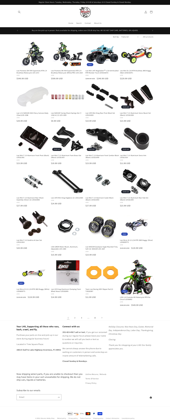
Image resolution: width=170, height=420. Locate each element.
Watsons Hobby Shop (48, 418)
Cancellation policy (128, 418)
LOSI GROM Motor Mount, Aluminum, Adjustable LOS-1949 (64, 248)
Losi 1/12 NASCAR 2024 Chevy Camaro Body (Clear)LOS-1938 (32, 114)
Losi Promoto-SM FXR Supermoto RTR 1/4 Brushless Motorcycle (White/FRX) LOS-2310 (67, 72)
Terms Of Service (92, 378)
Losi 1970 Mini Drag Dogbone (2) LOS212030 (67, 198)
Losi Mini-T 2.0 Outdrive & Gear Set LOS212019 (29, 241)
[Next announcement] (152, 30)
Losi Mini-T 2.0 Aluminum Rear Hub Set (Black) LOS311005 (134, 199)
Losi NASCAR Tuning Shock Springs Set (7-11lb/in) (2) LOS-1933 (66, 114)
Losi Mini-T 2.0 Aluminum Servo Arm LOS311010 (133, 156)
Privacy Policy (90, 383)
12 (95, 317)
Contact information (112, 418)
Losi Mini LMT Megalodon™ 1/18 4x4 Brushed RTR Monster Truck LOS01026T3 (102, 72)
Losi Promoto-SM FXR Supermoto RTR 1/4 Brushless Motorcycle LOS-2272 (32, 72)
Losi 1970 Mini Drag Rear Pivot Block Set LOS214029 (100, 114)
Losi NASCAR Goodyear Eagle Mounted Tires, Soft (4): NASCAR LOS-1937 (101, 248)
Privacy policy (73, 418)
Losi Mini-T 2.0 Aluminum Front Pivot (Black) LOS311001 (33, 156)
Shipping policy (98, 418)
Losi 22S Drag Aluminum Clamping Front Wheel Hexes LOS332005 (66, 290)
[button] (19, 12)
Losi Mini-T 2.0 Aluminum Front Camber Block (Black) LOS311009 (102, 156)
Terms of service (85, 418)
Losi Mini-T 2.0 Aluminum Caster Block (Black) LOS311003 (99, 199)
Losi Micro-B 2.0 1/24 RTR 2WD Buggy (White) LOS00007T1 (33, 290)
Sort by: (116, 37)
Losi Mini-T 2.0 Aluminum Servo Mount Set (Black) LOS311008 (135, 114)
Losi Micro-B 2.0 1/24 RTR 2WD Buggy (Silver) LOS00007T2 (136, 241)
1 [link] (68, 317)
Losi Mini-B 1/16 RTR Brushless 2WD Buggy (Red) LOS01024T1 (135, 72)
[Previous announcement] (17, 30)
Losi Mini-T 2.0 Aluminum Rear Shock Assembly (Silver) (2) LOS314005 (30, 199)
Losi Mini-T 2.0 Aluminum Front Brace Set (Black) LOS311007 (66, 156)
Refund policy (61, 418)
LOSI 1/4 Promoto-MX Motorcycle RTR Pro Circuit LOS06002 (135, 298)
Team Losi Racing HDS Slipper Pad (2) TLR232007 (99, 290)
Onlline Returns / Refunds (95, 374)
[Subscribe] (58, 397)
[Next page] (102, 317)
